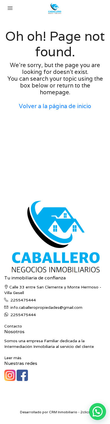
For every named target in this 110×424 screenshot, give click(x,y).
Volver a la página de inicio (55, 106)
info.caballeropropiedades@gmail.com (46, 307)
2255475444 (23, 300)
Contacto (13, 326)
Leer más (12, 357)
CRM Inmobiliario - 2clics (69, 412)
